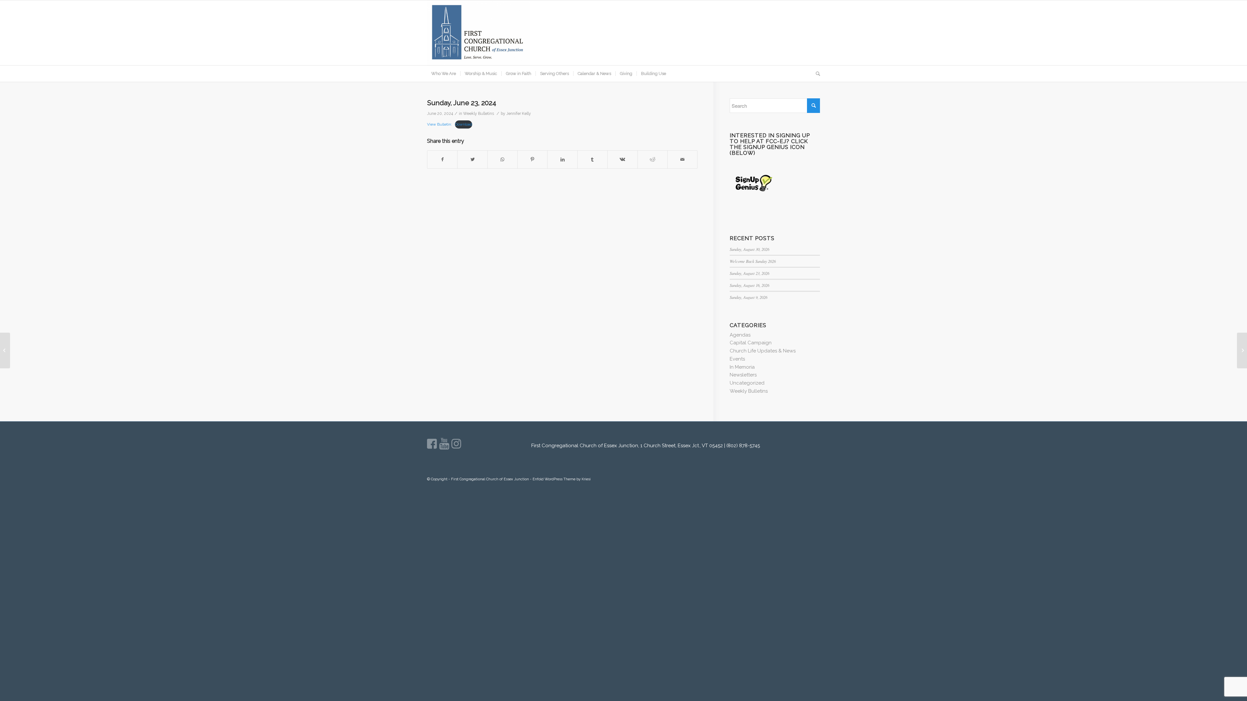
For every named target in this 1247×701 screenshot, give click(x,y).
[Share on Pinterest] (532, 159)
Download (463, 124)
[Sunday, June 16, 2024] (5, 350)
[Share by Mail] (682, 159)
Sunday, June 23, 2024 (461, 103)
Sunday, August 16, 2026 (749, 285)
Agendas (740, 335)
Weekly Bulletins (478, 113)
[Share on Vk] (622, 159)
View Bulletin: (439, 124)
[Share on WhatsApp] (502, 159)
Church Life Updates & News (763, 351)
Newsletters (743, 375)
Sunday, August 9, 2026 (748, 297)
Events (737, 359)
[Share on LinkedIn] (562, 159)
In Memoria (742, 367)
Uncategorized (747, 383)
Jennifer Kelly (518, 113)
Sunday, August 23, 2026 (749, 273)
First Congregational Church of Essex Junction (490, 479)
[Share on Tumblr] (592, 159)
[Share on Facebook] (442, 159)
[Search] (816, 74)
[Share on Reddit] (652, 159)
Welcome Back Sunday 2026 (753, 261)
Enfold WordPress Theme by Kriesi (562, 479)
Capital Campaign (751, 343)
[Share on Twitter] (472, 159)
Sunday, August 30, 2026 (749, 249)
